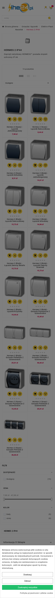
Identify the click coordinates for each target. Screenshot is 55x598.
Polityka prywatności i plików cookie (36, 593)
